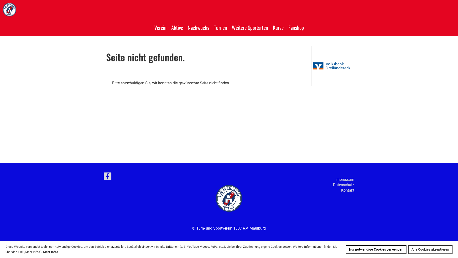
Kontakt (347, 190)
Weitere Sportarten (250, 27)
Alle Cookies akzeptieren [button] (430, 249)
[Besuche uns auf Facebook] (107, 177)
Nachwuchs (198, 27)
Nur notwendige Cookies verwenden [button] (376, 249)
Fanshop (296, 27)
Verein (160, 27)
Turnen (220, 27)
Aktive (177, 27)
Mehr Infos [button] (50, 252)
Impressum (344, 179)
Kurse (278, 27)
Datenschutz (343, 185)
